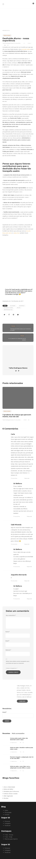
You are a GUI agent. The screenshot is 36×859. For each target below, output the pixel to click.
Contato (7, 814)
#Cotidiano (12, 305)
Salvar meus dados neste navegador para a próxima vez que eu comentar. (17, 662)
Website (8, 650)
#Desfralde (22, 305)
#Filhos (18, 307)
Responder (26, 478)
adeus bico (17, 233)
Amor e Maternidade (9, 787)
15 (20, 761)
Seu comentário (11, 615)
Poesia (13, 326)
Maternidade (7, 35)
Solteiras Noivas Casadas (10, 793)
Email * (5, 712)
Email (7, 641)
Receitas (6, 798)
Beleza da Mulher (8, 789)
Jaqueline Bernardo (19, 575)
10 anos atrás (17, 43)
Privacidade (8, 812)
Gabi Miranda (16, 525)
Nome (8, 631)
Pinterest (7, 821)
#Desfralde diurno (8, 307)
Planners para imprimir (11, 839)
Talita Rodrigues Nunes (8, 43)
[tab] (6, 733)
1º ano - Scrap (8, 837)
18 (20, 742)
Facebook (7, 825)
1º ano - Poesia (9, 835)
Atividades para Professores (11, 791)
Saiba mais (22, 701)
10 (20, 752)
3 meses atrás (13, 742)
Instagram (8, 823)
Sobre (6, 810)
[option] (18, 403)
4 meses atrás (13, 752)
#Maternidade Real (8, 309)
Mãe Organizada (8, 796)
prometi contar (26, 49)
